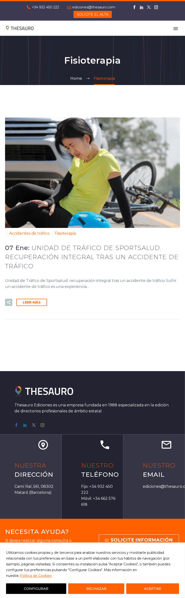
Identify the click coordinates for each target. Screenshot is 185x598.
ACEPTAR (152, 588)
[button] (8, 302)
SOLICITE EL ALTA (92, 14)
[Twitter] (148, 7)
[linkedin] (25, 425)
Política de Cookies (36, 576)
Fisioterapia (65, 233)
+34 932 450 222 (45, 7)
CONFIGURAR (36, 588)
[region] (92, 570)
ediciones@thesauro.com (93, 7)
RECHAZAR (96, 588)
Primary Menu (175, 28)
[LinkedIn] (141, 7)
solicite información (139, 540)
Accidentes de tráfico (29, 233)
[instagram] (42, 425)
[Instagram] (156, 7)
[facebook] (16, 425)
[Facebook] (134, 7)
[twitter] (34, 425)
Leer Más (32, 302)
